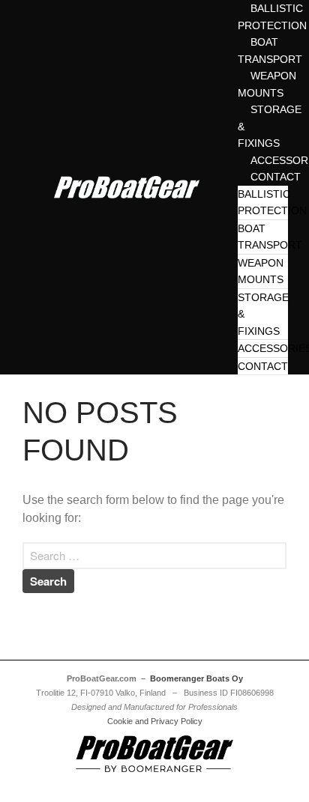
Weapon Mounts (261, 271)
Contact (263, 366)
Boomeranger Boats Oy (196, 678)
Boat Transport (270, 237)
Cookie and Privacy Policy (154, 721)
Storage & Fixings (263, 314)
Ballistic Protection (272, 202)
